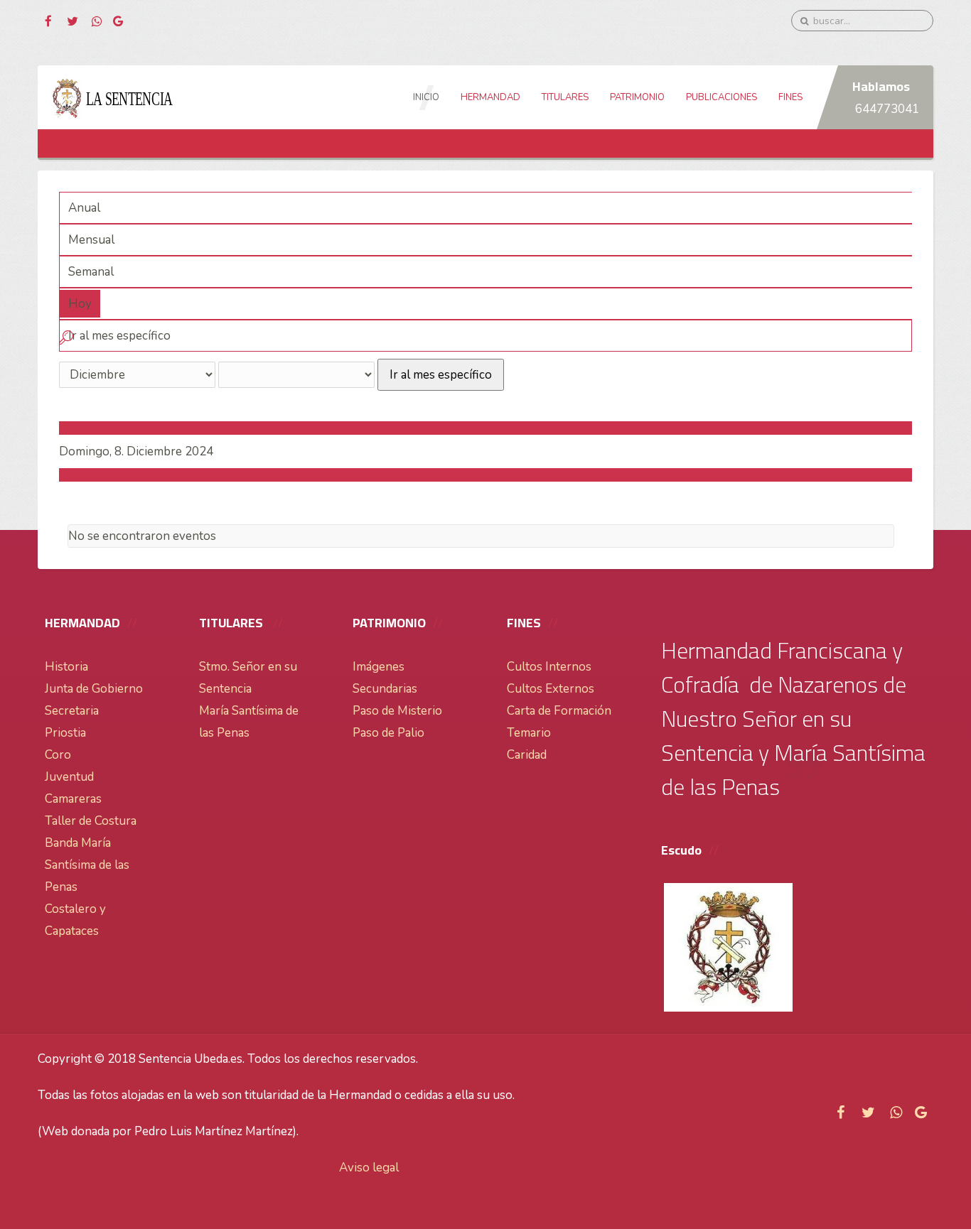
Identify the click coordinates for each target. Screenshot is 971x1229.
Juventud (69, 777)
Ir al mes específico (441, 375)
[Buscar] (66, 340)
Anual (84, 208)
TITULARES (565, 97)
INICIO (426, 97)
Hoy (80, 304)
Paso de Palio (388, 733)
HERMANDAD (490, 97)
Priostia (65, 733)
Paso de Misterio (397, 711)
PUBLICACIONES (721, 97)
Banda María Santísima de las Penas (87, 865)
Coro (58, 755)
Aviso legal (369, 1167)
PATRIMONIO (637, 97)
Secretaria (72, 711)
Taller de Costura (90, 821)
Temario (529, 733)
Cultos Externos (550, 689)
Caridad (527, 755)
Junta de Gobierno (94, 689)
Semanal (91, 272)
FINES (790, 97)
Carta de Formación (559, 711)
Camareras (73, 799)
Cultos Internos (549, 667)
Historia (66, 667)
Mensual (91, 240)
